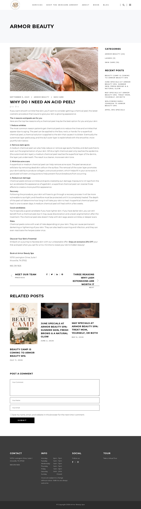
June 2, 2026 (47, 341)
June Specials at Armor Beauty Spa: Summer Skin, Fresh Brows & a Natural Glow (54, 330)
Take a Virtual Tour (110, 458)
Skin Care (59, 97)
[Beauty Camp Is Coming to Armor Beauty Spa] (24, 323)
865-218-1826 (15, 266)
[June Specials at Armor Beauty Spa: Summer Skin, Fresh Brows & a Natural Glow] (55, 310)
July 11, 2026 (16, 360)
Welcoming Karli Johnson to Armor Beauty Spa (115, 103)
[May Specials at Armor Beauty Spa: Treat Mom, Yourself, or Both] (85, 310)
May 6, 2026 (78, 337)
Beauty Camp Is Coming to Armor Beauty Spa (22, 352)
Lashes (108, 58)
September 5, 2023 (20, 97)
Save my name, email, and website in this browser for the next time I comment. (48, 415)
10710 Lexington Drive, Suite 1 (23, 257)
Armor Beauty (42, 97)
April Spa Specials (115, 110)
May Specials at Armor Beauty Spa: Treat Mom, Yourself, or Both (118, 95)
